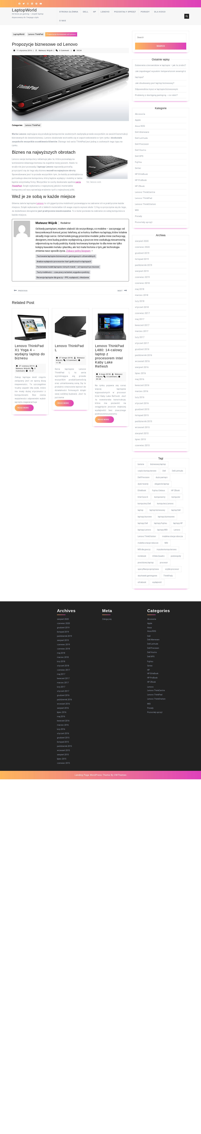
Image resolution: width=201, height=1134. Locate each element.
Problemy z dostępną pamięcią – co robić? (156, 95)
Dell (85, 12)
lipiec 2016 (140, 373)
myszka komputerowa (166, 549)
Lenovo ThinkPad (35, 34)
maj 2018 (139, 289)
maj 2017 (139, 319)
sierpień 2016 (142, 367)
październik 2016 (143, 355)
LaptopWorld (24, 10)
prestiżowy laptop (146, 562)
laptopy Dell (143, 523)
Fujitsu (138, 162)
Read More (26, 409)
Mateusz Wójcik (46, 50)
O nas (62, 21)
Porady (145, 12)
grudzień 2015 (142, 409)
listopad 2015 (142, 415)
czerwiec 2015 (142, 445)
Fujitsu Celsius (158, 490)
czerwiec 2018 (142, 283)
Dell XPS (139, 156)
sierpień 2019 (142, 271)
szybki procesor (172, 569)
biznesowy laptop (158, 464)
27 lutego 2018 (65, 358)
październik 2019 (143, 265)
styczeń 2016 (142, 403)
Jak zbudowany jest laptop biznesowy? (154, 83)
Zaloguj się (107, 619)
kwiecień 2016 (142, 385)
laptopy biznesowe (166, 517)
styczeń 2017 (142, 343)
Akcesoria (140, 114)
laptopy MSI (162, 530)
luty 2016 (139, 397)
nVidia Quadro (158, 556)
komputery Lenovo (165, 503)
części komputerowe (147, 471)
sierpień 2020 (142, 241)
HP (94, 12)
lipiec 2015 (140, 439)
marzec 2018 (141, 295)
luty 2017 (139, 337)
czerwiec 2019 (142, 277)
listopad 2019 (142, 259)
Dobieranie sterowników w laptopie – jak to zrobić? (160, 65)
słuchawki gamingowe (147, 576)
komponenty (159, 497)
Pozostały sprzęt (125, 12)
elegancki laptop (162, 484)
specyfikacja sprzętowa (148, 569)
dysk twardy (143, 484)
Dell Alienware (142, 132)
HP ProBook (141, 180)
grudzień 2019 (142, 253)
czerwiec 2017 (142, 313)
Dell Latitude (141, 138)
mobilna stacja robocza (172, 536)
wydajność (157, 582)
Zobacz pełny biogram (78, 250)
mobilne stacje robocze (148, 543)
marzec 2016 (141, 391)
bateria (141, 464)
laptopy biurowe (145, 517)
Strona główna (68, 12)
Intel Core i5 (143, 497)
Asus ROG (140, 126)
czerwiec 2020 (142, 247)
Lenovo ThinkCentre (145, 192)
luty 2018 (139, 301)
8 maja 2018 (104, 374)
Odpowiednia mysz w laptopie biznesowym (156, 89)
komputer (176, 497)
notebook (142, 556)
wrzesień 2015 (142, 427)
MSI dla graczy (144, 549)
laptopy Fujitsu (160, 523)
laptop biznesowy (157, 510)
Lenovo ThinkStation (145, 204)
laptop (140, 510)
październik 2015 (143, 421)
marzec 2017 (141, 331)
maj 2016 (139, 379)
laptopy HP (178, 523)
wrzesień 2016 (142, 361)
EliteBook (142, 490)
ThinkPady (168, 576)
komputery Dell (144, 503)
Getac (138, 168)
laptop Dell (175, 510)
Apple (138, 120)
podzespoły (176, 556)
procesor (164, 562)
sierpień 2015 (142, 433)
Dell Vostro (140, 150)
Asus (149, 627)
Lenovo (105, 12)
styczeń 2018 (142, 307)
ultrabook (142, 582)
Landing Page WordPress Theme (92, 775)
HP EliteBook (141, 174)
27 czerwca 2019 (26, 366)
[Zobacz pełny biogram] (92, 251)
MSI (137, 210)
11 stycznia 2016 (24, 50)
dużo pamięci (162, 477)
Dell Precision (142, 144)
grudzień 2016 (142, 349)
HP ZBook (140, 186)
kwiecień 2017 (142, 325)
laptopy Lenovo (144, 530)
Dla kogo (160, 12)
